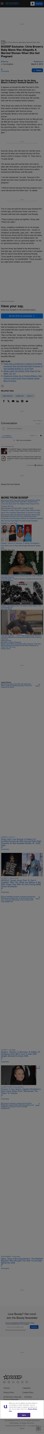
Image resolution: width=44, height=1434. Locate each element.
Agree (24, 1415)
